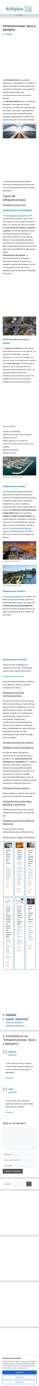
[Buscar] (28, 1184)
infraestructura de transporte (16, 215)
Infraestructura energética (19, 855)
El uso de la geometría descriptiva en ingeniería (19, 915)
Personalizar (19, 1377)
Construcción (11, 1015)
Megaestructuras (22, 1019)
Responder (9, 1078)
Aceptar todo (19, 1372)
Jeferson (12, 1052)
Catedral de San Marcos (15, 1025)
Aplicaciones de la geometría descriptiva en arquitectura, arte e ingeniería (8, 922)
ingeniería (6, 117)
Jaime (10, 1089)
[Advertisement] (19, 58)
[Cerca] (37, 1357)
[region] (19, 1370)
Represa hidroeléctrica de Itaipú (8, 857)
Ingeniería (9, 1019)
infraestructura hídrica (14, 596)
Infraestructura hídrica (14, 1022)
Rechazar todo (19, 1382)
